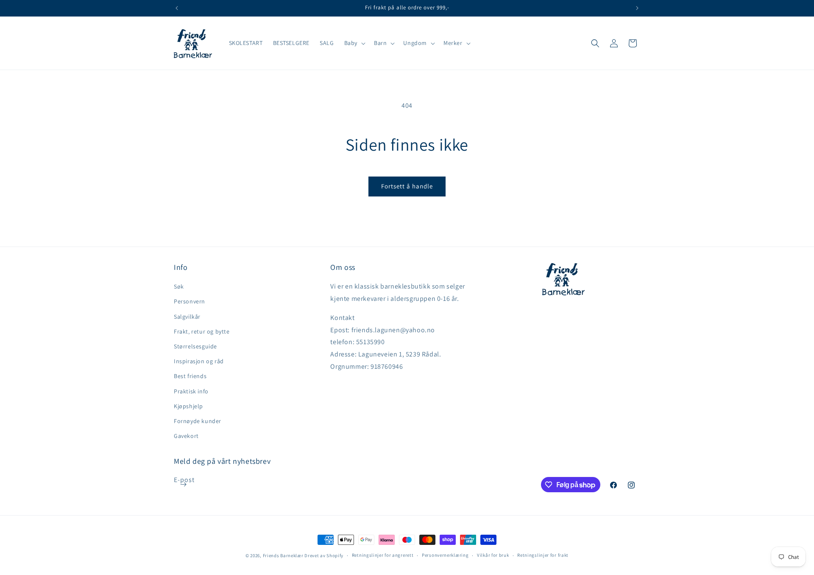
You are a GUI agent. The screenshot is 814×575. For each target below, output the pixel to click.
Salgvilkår (187, 316)
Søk (179, 286)
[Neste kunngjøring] (637, 8)
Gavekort (186, 436)
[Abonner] (183, 484)
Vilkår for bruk (493, 555)
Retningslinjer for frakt (543, 555)
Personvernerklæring (445, 555)
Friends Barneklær (283, 555)
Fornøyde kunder (197, 421)
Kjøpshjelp (188, 406)
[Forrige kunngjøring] (176, 8)
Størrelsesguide (195, 346)
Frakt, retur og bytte (202, 331)
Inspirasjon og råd (199, 361)
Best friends (190, 376)
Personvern (189, 301)
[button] (354, 43)
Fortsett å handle (407, 186)
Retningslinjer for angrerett (383, 555)
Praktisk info (191, 391)
